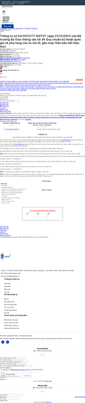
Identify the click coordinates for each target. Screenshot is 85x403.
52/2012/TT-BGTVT (31, 28)
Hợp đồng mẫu (9, 302)
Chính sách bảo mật (11, 322)
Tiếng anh (5, 106)
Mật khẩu (3, 364)
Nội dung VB (4, 103)
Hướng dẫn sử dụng (8, 3)
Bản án (6, 299)
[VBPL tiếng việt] (1, 68)
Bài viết (5, 22)
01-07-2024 (12, 59)
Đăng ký (49, 402)
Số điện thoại (4, 362)
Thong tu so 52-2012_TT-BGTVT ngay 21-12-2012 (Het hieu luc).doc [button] (23, 95)
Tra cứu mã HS (9, 307)
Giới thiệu (7, 283)
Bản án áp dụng (5, 111)
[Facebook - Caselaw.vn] (2, 342)
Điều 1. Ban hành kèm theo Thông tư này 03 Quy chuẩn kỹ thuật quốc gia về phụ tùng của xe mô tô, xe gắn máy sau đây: (41, 83)
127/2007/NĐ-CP (66, 140)
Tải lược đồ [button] (3, 99)
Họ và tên (3, 358)
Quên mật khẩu (80, 397)
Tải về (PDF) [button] (4, 97)
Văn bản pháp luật (16, 28)
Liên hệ (21, 3)
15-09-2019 (15, 58)
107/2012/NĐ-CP (19, 144)
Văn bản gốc (4, 104)
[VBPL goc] (1, 75)
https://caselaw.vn (28, 338)
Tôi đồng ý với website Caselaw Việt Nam (22, 369)
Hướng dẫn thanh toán (11, 328)
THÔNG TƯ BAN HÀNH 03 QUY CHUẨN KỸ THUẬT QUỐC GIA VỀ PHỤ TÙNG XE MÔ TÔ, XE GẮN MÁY (34, 81)
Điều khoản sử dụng (11, 320)
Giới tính (2, 367)
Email (2, 360)
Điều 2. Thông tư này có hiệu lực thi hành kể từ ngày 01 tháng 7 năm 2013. (25, 85)
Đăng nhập (48, 381)
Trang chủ (3, 28)
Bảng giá (7, 289)
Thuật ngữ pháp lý (10, 310)
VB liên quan (4, 110)
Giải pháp (7, 286)
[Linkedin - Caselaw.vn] (7, 342)
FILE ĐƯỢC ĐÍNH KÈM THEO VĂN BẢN (13, 90)
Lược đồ (3, 108)
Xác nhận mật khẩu (6, 366)
